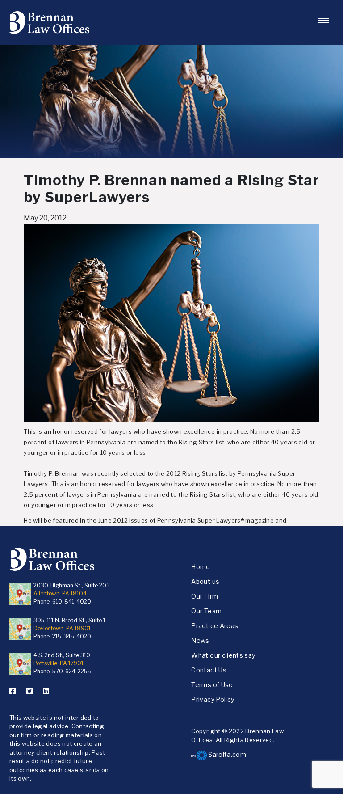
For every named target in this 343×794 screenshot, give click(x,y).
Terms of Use (212, 684)
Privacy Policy (212, 699)
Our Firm (204, 596)
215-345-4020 (71, 636)
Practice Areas (214, 625)
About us (205, 581)
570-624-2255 (71, 671)
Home (200, 566)
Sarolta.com (226, 754)
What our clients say (223, 655)
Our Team (206, 611)
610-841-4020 (71, 601)
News (200, 640)
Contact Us (208, 670)
